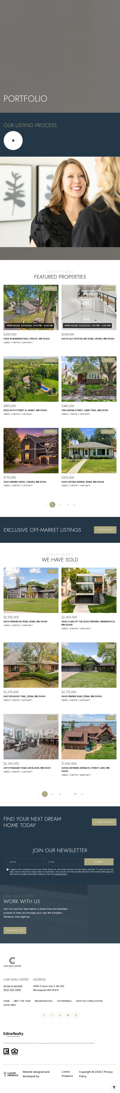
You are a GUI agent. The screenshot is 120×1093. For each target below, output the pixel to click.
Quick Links (10, 1005)
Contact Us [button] (15, 930)
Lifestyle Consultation (89, 1001)
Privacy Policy (61, 874)
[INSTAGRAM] (52, 1015)
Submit (99, 862)
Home (7, 1001)
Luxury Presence (67, 1073)
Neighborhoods (44, 1001)
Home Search (104, 822)
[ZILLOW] (76, 1015)
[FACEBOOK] (44, 1015)
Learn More (105, 529)
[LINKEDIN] (60, 1015)
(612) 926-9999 (12, 990)
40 (75, 794)
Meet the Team (22, 1001)
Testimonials (64, 1001)
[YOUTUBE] (68, 1015)
